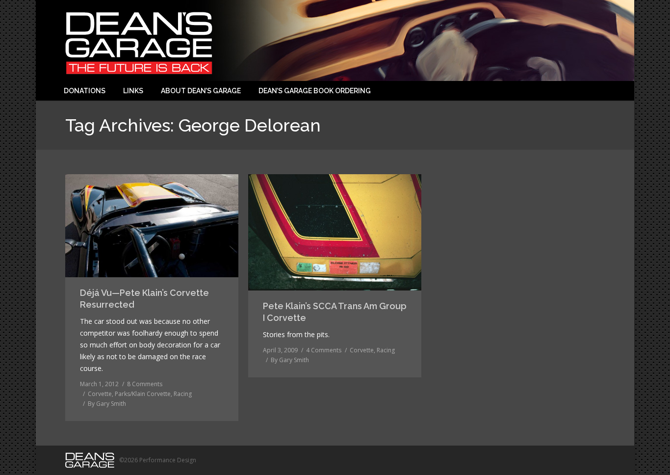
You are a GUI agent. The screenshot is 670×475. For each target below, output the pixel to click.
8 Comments (144, 384)
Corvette (100, 394)
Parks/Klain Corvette (143, 394)
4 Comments (323, 350)
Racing (183, 394)
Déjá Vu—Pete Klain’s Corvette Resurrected (144, 299)
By (107, 403)
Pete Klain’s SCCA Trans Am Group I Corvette (335, 312)
